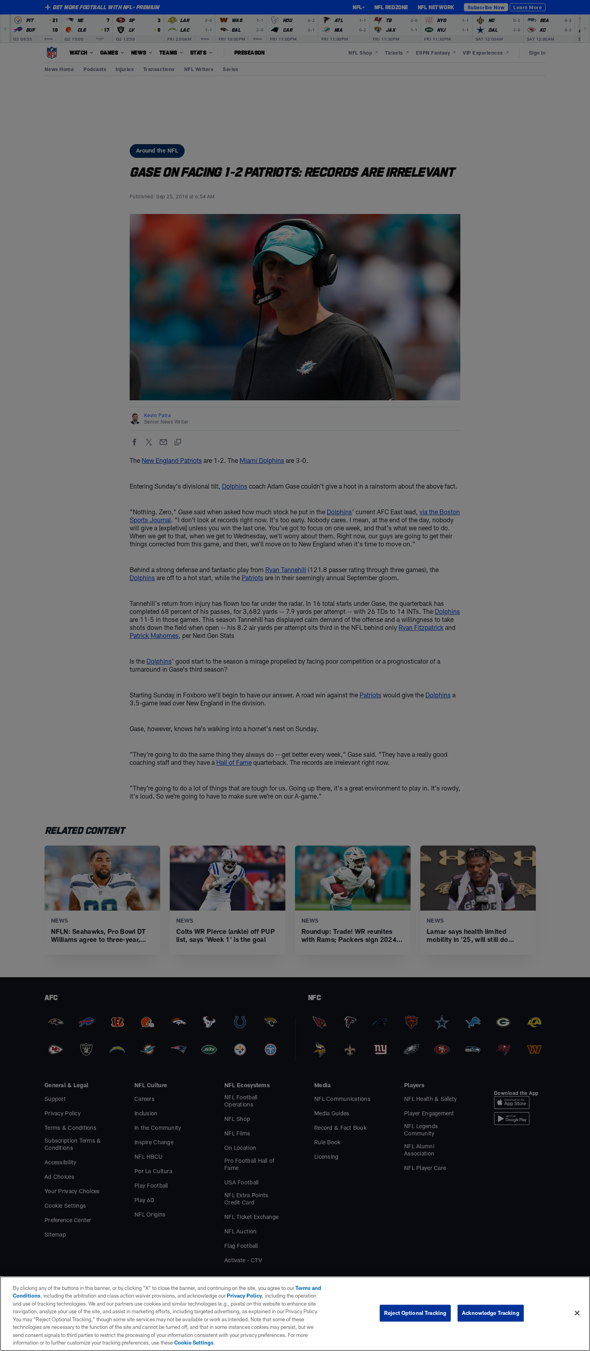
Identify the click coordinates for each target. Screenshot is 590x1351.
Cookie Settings (194, 1342)
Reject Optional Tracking (415, 1313)
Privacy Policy (244, 1295)
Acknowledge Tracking (490, 1313)
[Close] (577, 1313)
